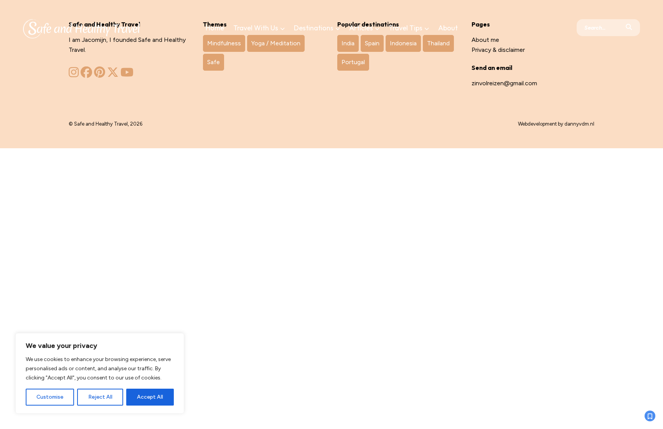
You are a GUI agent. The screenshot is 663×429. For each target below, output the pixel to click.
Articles (361, 27)
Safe (213, 62)
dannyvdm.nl (579, 124)
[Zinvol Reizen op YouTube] (127, 74)
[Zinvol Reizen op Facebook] (86, 74)
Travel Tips (405, 27)
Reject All (100, 397)
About (448, 27)
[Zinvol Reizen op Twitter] (113, 74)
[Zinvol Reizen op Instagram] (74, 74)
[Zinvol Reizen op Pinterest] (99, 74)
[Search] (629, 27)
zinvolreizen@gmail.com (504, 83)
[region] (99, 373)
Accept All (150, 397)
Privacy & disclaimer (498, 49)
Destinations (313, 27)
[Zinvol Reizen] (81, 27)
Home (215, 27)
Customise (49, 397)
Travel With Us (255, 27)
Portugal (353, 62)
